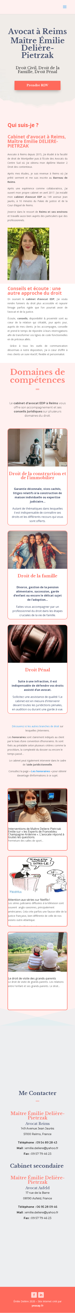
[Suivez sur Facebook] (34, 1295)
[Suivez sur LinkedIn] (41, 1295)
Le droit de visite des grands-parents (32, 978)
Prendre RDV (37, 85)
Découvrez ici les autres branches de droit (36, 726)
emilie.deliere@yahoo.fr (41, 1148)
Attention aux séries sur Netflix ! (29, 900)
